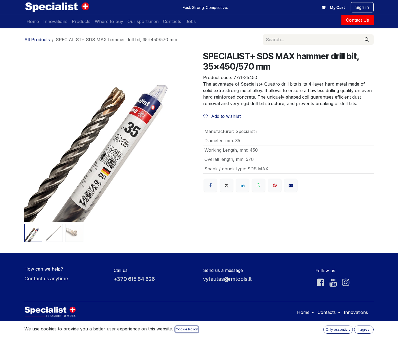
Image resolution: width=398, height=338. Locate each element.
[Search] (367, 39)
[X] (226, 185)
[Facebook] (210, 185)
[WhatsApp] (258, 185)
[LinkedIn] (242, 185)
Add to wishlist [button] (225, 116)
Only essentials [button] (338, 329)
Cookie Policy (187, 329)
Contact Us (357, 20)
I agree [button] (364, 329)
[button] (32, 136)
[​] (320, 282)
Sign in (362, 7)
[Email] (290, 185)
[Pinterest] (274, 185)
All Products (37, 39)
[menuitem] (32, 21)
